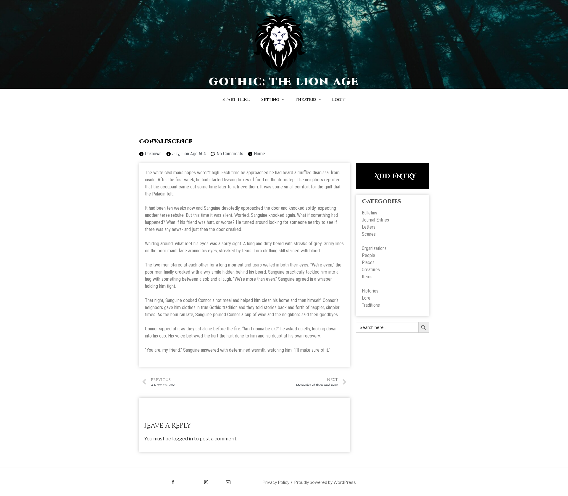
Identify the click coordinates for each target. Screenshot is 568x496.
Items (367, 276)
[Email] (222, 480)
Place (367, 262)
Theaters (305, 99)
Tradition (370, 305)
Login (339, 99)
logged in (182, 439)
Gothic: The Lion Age (284, 82)
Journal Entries (375, 220)
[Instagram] (195, 480)
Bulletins (369, 213)
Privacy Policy (275, 482)
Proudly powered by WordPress (325, 482)
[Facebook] (162, 480)
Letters (368, 227)
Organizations (374, 248)
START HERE (236, 99)
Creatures (371, 269)
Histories (370, 291)
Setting (270, 99)
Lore (366, 298)
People (368, 255)
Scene (368, 234)
